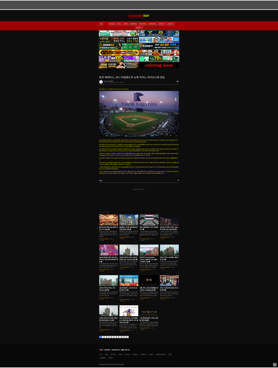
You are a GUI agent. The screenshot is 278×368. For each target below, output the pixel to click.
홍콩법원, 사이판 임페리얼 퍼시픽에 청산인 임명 (128, 228)
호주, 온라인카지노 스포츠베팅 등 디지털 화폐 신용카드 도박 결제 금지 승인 (128, 320)
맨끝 (127, 337)
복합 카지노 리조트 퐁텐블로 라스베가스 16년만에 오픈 (149, 289)
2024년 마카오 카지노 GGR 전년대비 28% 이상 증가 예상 (128, 258)
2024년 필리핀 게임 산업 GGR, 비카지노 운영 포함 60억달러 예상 (108, 259)
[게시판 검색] (177, 212)
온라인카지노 (133, 24)
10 (122, 337)
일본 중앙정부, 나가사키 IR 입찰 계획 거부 (128, 289)
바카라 (125, 24)
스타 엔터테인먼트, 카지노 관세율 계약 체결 (149, 319)
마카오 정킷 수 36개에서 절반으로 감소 (169, 258)
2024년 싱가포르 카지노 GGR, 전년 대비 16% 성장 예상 (169, 228)
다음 (125, 337)
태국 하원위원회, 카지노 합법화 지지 (149, 228)
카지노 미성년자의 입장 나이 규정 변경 (169, 289)
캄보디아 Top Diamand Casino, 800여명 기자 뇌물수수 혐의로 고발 (148, 259)
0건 (106, 82)
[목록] (177, 81)
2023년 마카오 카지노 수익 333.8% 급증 (107, 289)
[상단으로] (275, 365)
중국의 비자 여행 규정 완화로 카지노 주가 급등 (108, 228)
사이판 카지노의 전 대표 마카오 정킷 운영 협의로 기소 (108, 319)
